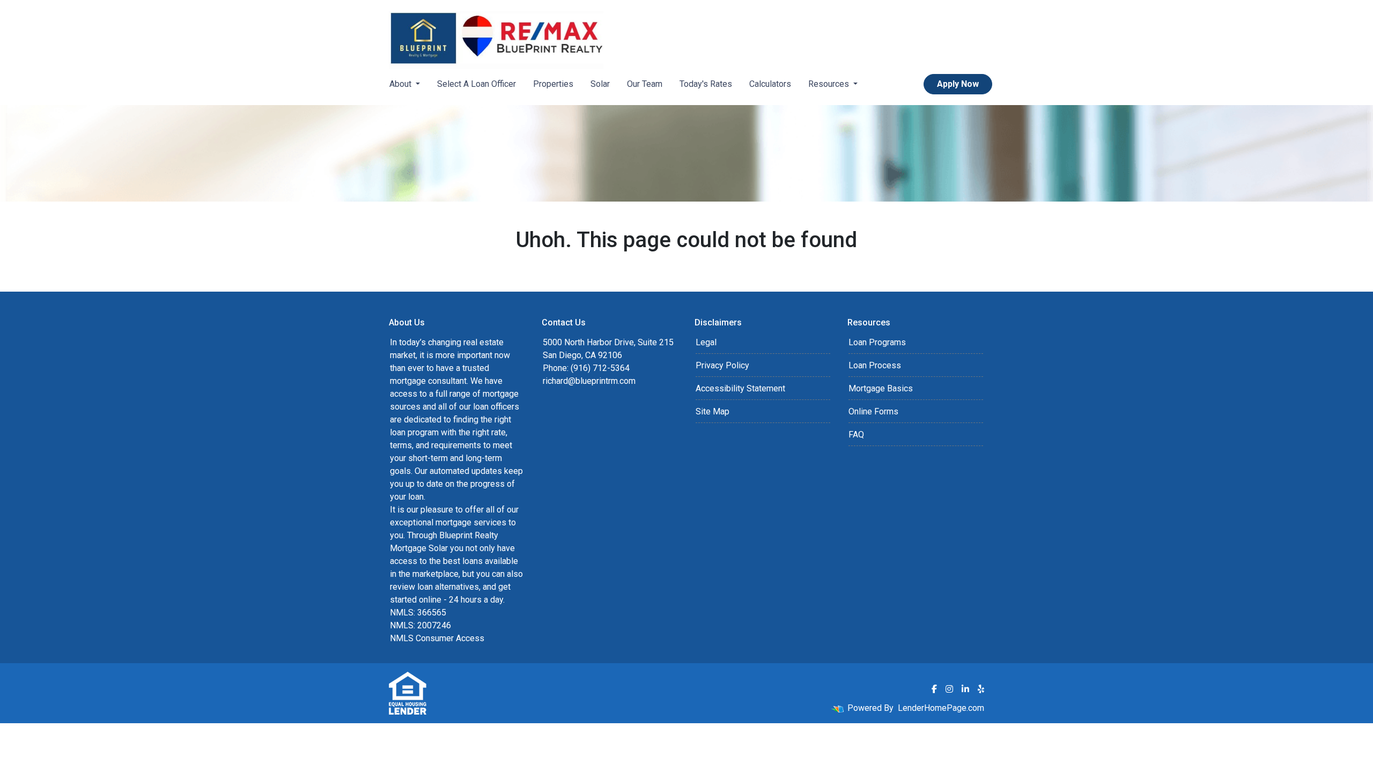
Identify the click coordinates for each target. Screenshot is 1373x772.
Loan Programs (877, 342)
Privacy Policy (722, 365)
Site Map (712, 411)
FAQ (856, 434)
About (401, 84)
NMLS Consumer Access (437, 638)
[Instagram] (949, 689)
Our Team (644, 84)
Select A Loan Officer (476, 84)
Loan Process (874, 365)
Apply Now (958, 84)
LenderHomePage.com (941, 708)
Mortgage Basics (880, 388)
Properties (553, 84)
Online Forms (873, 411)
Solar (600, 84)
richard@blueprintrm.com (589, 381)
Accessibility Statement (740, 388)
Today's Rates (706, 84)
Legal (706, 342)
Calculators (770, 84)
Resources (829, 84)
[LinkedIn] (965, 689)
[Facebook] (934, 689)
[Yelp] (981, 689)
